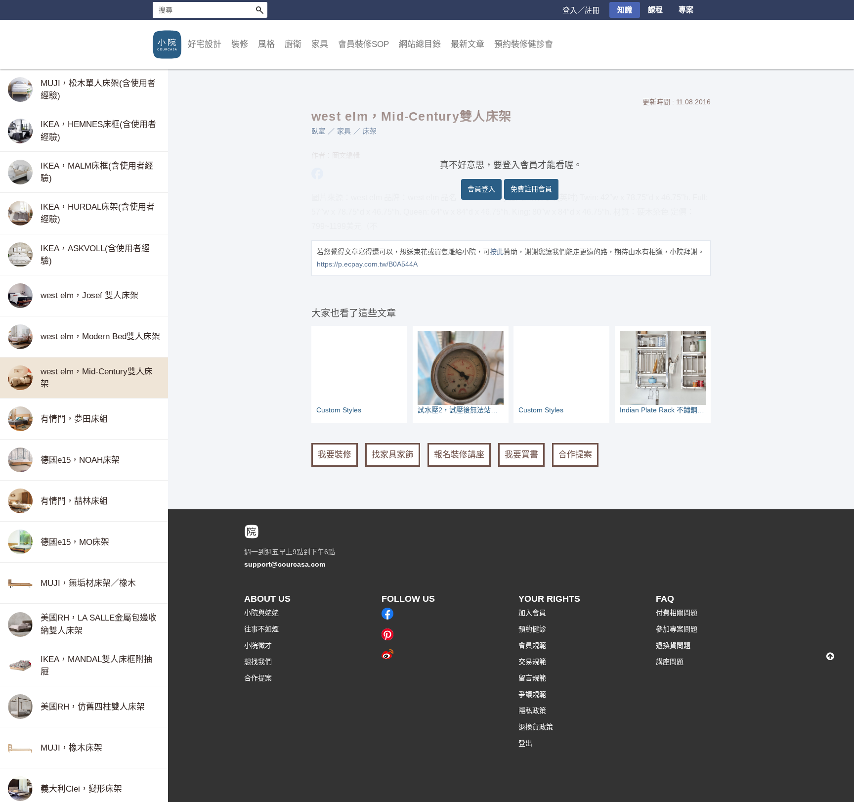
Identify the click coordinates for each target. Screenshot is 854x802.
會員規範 (532, 645)
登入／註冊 (580, 10)
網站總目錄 (420, 44)
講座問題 (669, 662)
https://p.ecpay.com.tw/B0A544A (367, 264)
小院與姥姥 (261, 613)
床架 (370, 131)
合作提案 (575, 454)
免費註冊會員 (531, 189)
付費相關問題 (676, 613)
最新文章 (467, 44)
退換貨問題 (673, 645)
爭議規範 (532, 694)
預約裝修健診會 (523, 44)
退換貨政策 (535, 727)
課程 (655, 9)
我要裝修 (334, 454)
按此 (497, 252)
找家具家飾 (393, 454)
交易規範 (532, 662)
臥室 (318, 131)
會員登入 (481, 189)
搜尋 (259, 10)
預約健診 (532, 629)
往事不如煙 (261, 629)
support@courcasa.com (284, 564)
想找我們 (258, 662)
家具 (344, 131)
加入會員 (532, 613)
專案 (686, 9)
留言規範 (532, 678)
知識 (624, 9)
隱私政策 (532, 710)
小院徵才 (258, 645)
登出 (525, 743)
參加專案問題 (676, 629)
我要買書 (521, 454)
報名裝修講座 (459, 454)
